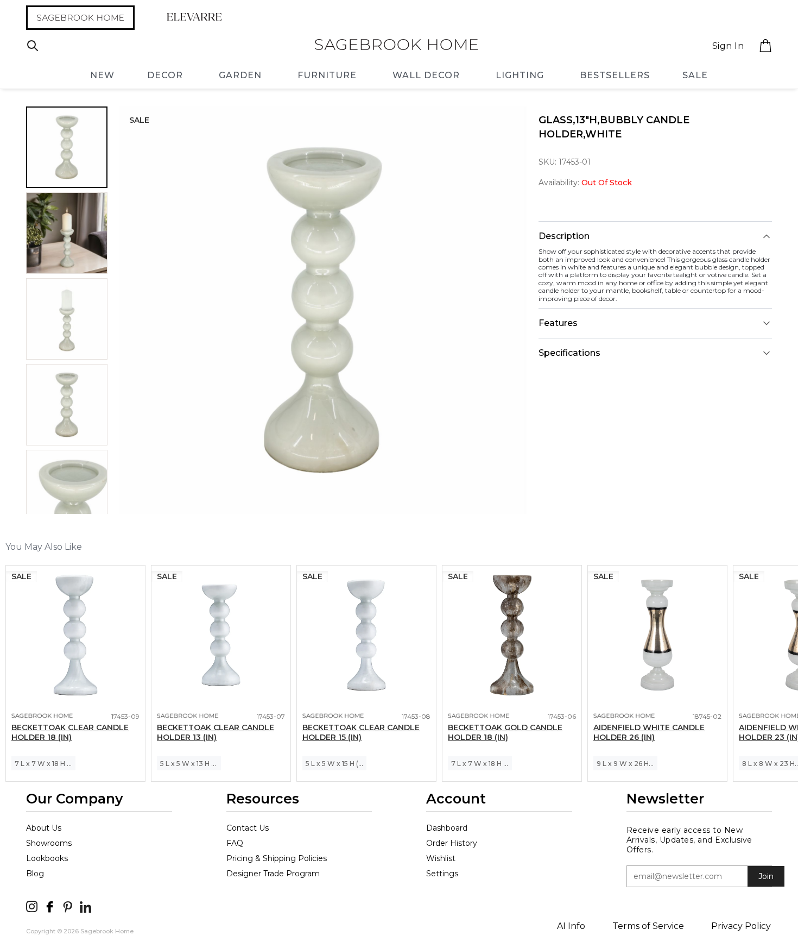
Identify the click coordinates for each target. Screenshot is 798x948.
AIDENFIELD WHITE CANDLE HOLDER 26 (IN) (649, 732)
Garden (240, 75)
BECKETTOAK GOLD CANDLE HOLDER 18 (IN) (505, 732)
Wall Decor (426, 75)
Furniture (327, 75)
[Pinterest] (67, 906)
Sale (695, 75)
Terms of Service (648, 926)
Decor (165, 75)
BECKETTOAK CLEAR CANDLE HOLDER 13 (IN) (215, 732)
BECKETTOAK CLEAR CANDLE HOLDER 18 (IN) (70, 732)
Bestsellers (615, 75)
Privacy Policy (741, 926)
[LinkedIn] (85, 906)
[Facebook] (49, 906)
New (102, 75)
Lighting (520, 75)
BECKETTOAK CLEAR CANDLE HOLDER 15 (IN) (361, 732)
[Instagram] (31, 906)
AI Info (571, 926)
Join (766, 876)
